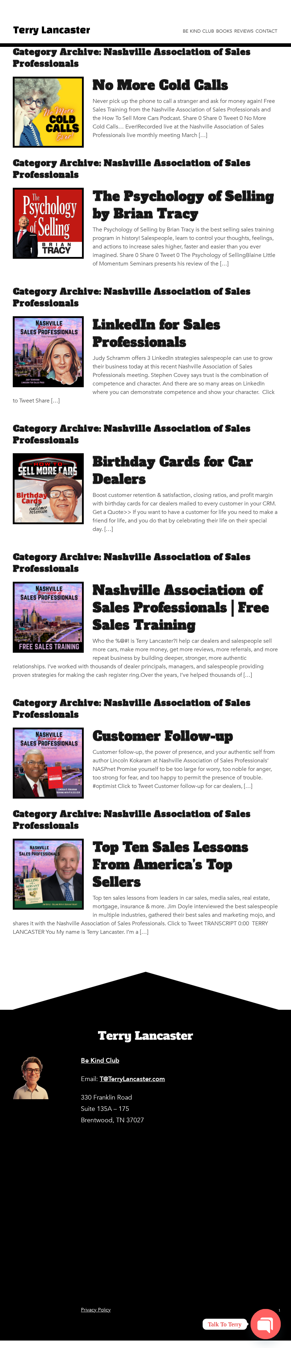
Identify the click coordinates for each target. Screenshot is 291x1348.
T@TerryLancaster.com (132, 1079)
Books (224, 31)
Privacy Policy (96, 1309)
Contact (266, 31)
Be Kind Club (198, 31)
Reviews (243, 31)
